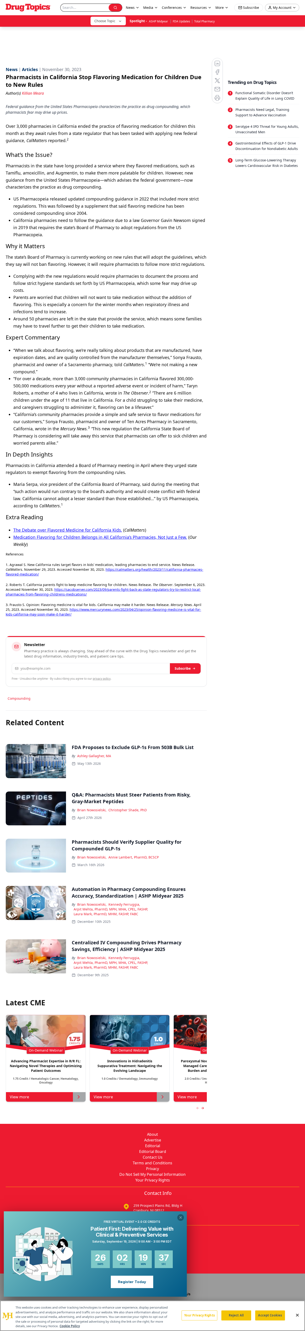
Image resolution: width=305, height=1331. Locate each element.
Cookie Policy (70, 1326)
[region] (152, 1315)
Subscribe (183, 668)
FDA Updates (181, 21)
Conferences (172, 7)
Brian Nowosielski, (92, 810)
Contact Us (153, 1157)
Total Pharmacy (204, 21)
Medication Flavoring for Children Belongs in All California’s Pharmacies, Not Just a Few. (100, 537)
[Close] (297, 1315)
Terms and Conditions (152, 1163)
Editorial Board (152, 1151)
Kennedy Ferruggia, (124, 904)
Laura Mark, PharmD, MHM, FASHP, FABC (106, 914)
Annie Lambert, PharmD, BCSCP (133, 857)
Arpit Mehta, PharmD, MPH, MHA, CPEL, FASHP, (111, 909)
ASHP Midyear (159, 21)
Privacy (152, 1168)
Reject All (236, 1315)
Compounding (19, 698)
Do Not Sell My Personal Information (152, 1174)
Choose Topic (104, 21)
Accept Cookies (270, 1315)
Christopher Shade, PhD (127, 810)
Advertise (152, 1140)
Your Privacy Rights (152, 1180)
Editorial (152, 1145)
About (152, 1134)
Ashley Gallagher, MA (94, 756)
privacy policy (102, 679)
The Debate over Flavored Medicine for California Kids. (67, 530)
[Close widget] (180, 1217)
